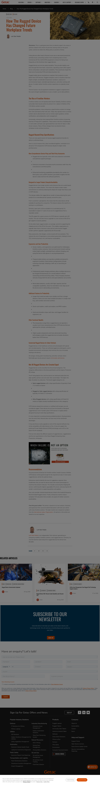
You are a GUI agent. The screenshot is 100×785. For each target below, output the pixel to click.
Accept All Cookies (82, 779)
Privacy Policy (26, 781)
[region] (50, 780)
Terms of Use (39, 781)
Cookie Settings (70, 779)
